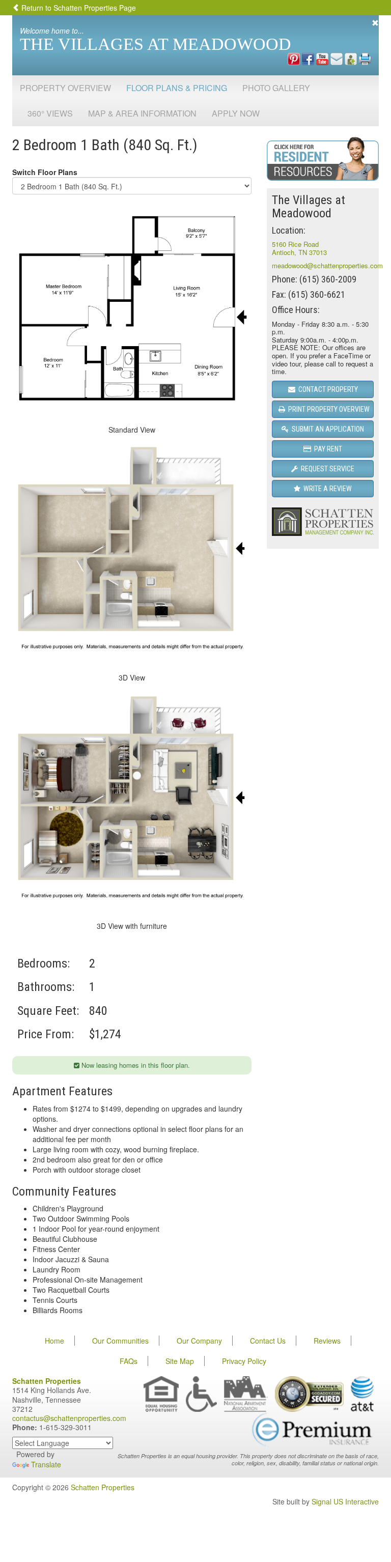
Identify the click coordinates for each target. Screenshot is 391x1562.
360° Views (50, 113)
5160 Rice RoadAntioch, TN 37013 (299, 248)
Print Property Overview (327, 409)
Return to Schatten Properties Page (77, 8)
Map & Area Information (142, 113)
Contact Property (326, 389)
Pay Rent (326, 449)
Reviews (327, 1341)
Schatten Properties (102, 1487)
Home (54, 1341)
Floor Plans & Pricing (176, 88)
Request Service (326, 469)
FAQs (128, 1361)
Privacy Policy (244, 1361)
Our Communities (120, 1341)
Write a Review (326, 489)
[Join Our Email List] (336, 58)
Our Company (199, 1341)
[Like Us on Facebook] (308, 58)
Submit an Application (326, 429)
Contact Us (268, 1341)
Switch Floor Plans (44, 172)
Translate (46, 1464)
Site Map (179, 1361)
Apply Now (236, 113)
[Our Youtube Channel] (322, 58)
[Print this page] (365, 58)
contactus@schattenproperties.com (69, 1418)
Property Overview (65, 88)
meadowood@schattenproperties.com (327, 265)
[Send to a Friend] (351, 58)
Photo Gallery (276, 88)
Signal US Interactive (345, 1501)
